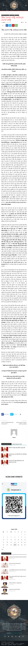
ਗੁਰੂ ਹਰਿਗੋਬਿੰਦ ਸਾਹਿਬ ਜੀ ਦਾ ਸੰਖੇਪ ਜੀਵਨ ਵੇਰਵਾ (17, 570)
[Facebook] (7, 25)
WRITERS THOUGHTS (9, 13)
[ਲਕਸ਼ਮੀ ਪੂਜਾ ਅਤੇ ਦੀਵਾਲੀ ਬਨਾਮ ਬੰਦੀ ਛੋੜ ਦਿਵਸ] (4, 456)
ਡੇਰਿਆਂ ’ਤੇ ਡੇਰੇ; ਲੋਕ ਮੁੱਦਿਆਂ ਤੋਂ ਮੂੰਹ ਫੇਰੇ (17, 447)
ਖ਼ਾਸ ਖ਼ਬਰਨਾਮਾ (12, 15)
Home (2, 13)
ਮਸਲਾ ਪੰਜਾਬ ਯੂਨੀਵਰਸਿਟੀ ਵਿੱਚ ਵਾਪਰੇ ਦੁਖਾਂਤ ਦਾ (7, 423)
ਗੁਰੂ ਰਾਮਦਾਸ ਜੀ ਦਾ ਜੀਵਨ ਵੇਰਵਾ (15, 563)
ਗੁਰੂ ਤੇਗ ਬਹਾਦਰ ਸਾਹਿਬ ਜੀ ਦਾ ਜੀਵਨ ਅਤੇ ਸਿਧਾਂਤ (17, 557)
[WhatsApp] (16, 25)
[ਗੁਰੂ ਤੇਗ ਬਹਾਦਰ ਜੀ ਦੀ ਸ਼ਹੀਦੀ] (4, 591)
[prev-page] (2, 467)
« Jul (2, 549)
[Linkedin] (12, 636)
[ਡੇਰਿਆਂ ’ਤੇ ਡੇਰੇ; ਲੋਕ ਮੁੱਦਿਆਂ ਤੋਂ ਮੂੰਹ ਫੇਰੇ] (4, 449)
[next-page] (4, 467)
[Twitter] (10, 25)
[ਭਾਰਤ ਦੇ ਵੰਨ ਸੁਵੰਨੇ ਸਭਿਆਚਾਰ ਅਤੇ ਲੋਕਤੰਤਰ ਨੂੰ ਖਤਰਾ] (4, 462)
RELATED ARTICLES (6, 444)
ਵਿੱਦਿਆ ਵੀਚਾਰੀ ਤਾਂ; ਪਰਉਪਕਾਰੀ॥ (15, 583)
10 (3, 539)
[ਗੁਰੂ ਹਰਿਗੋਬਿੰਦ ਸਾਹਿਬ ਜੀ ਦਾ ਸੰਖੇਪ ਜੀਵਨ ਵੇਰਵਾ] (4, 571)
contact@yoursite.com (16, 633)
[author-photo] (14, 435)
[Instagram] (8, 636)
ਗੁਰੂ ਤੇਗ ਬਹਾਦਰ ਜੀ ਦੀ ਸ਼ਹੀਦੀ (14, 589)
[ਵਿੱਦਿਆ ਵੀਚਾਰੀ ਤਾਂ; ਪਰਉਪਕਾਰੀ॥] (4, 585)
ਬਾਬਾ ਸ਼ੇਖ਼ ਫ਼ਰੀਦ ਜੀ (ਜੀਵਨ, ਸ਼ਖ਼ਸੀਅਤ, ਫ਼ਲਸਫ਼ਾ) (21, 423)
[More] (20, 414)
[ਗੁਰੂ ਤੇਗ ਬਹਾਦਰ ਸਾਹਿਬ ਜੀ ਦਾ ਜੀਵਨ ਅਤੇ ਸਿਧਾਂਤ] (4, 558)
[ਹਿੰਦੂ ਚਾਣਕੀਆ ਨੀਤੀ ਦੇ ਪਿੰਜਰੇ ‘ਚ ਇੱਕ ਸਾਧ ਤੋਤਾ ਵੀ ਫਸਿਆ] (4, 578)
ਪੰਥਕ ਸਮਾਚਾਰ (17, 15)
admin (4, 22)
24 (3, 544)
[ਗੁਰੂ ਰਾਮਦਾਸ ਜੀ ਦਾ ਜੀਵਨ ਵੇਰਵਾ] (4, 565)
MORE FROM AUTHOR (17, 444)
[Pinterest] (13, 25)
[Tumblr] (19, 636)
